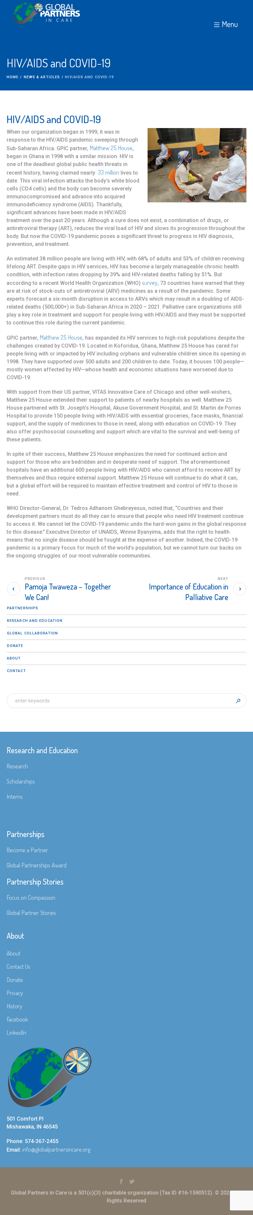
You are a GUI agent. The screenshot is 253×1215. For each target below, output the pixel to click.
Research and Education (35, 621)
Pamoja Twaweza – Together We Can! (68, 591)
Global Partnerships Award (37, 865)
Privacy (15, 992)
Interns (15, 796)
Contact (16, 671)
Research (17, 766)
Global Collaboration (32, 633)
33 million (108, 172)
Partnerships (22, 608)
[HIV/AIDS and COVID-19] (193, 167)
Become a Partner (27, 850)
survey (149, 282)
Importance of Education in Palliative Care (188, 591)
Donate (15, 646)
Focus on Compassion (31, 897)
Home (12, 77)
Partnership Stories (35, 881)
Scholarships (21, 781)
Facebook (17, 1019)
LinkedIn (16, 1032)
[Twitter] (132, 1182)
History (14, 1006)
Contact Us (18, 966)
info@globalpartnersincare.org (56, 1149)
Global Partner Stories (31, 912)
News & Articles (42, 77)
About (14, 658)
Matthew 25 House (111, 148)
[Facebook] (121, 1182)
